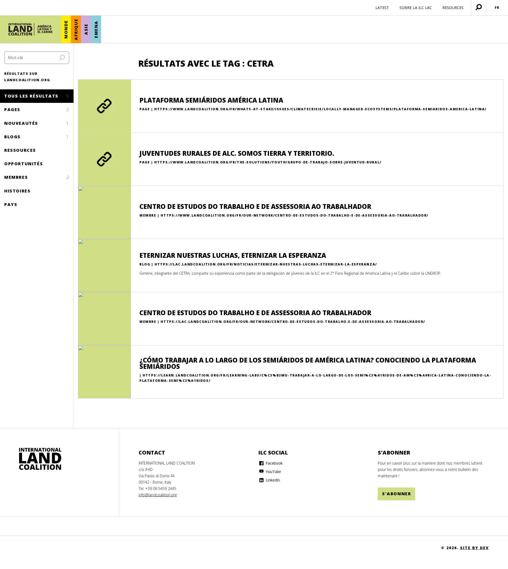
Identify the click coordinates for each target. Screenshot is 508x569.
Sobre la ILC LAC (416, 7)
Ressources (20, 150)
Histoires (17, 191)
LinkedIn (272, 480)
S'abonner (396, 494)
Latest (382, 7)
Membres (36, 177)
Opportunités (23, 164)
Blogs (36, 137)
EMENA (96, 29)
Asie (86, 29)
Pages (36, 109)
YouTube (273, 471)
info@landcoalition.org (158, 494)
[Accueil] (30, 29)
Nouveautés (36, 123)
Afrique (76, 29)
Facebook (274, 463)
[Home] (40, 459)
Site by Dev (474, 547)
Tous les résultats (36, 96)
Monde (66, 29)
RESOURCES (453, 7)
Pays (10, 204)
